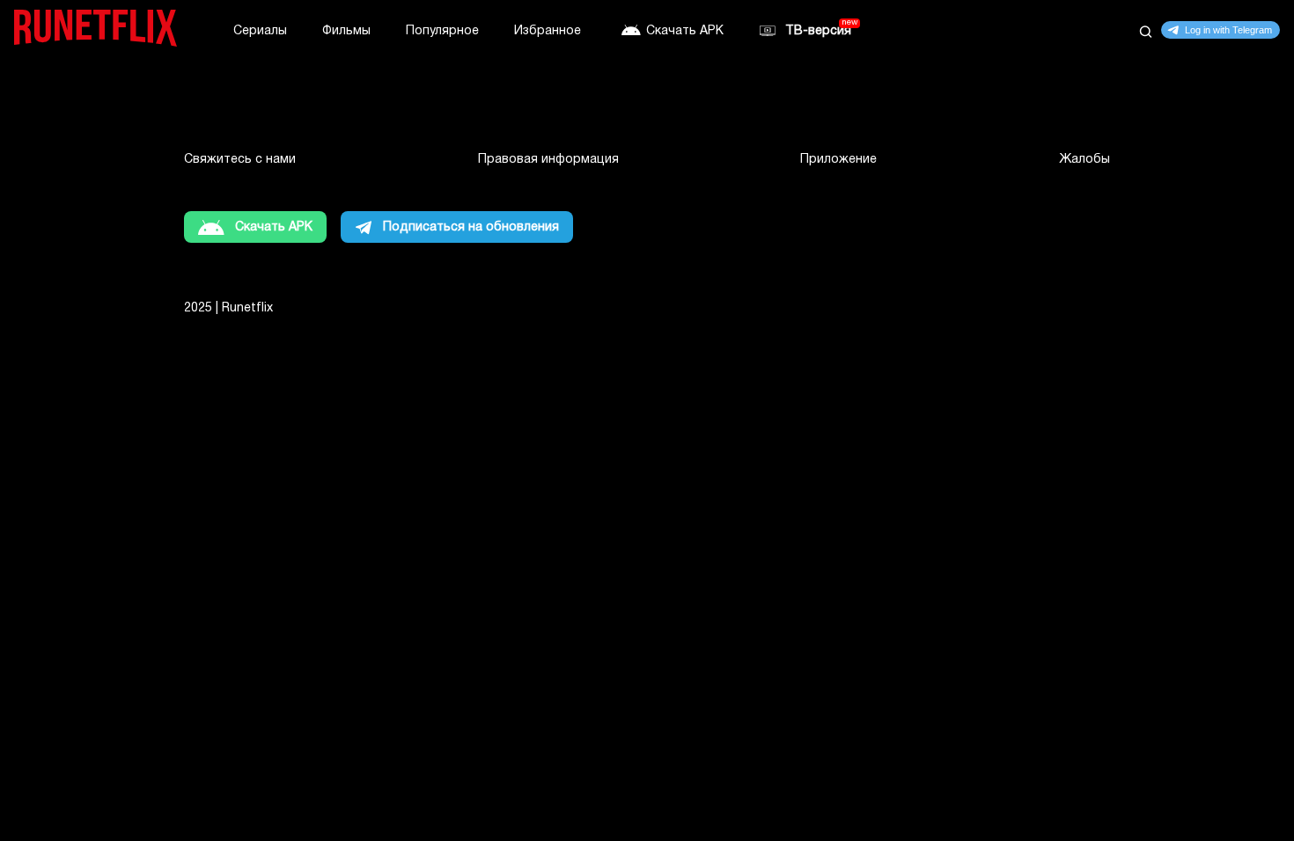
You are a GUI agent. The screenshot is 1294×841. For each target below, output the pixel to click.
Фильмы (346, 31)
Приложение (838, 159)
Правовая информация (548, 159)
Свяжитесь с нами (240, 159)
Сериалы (260, 31)
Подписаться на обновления (471, 227)
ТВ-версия (818, 31)
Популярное (442, 31)
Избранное (547, 31)
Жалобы (1084, 159)
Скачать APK (685, 31)
